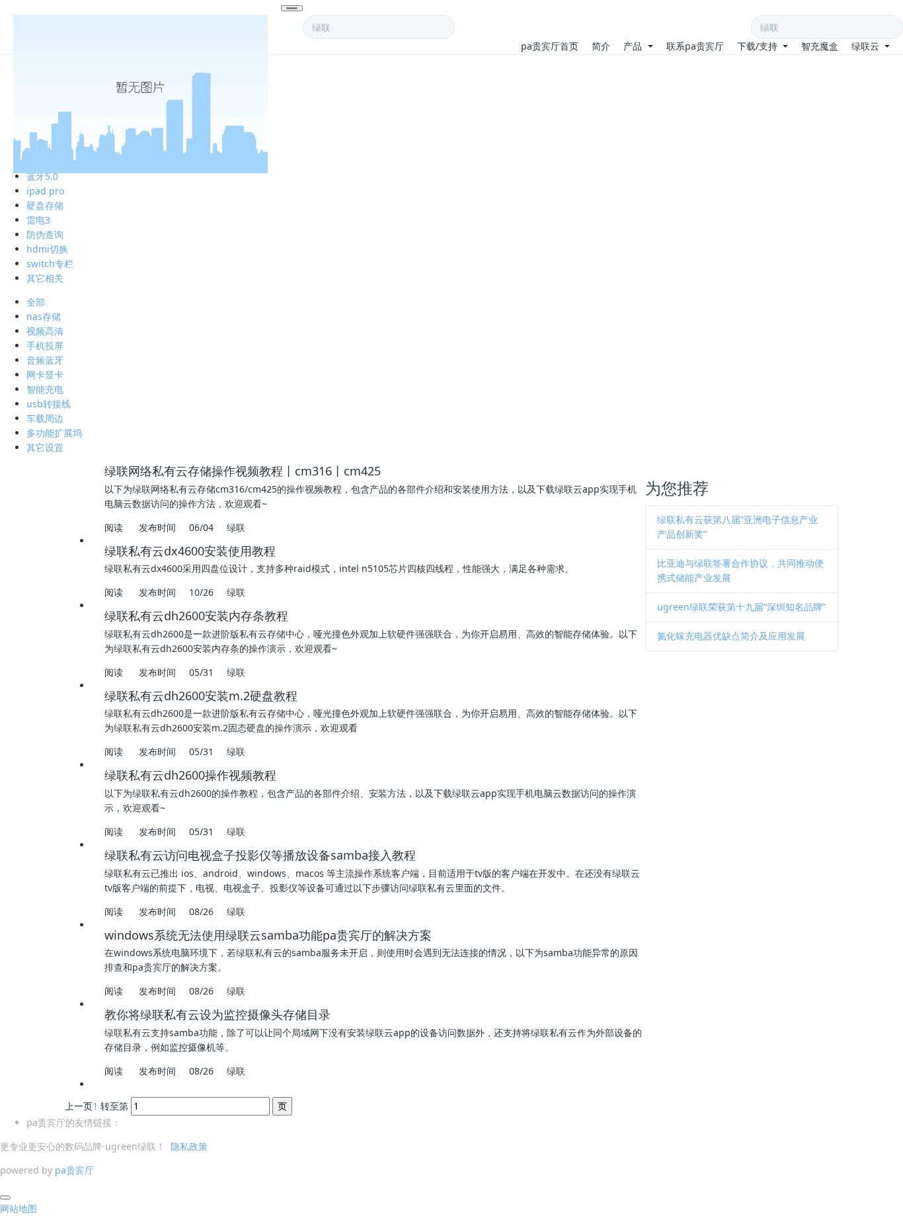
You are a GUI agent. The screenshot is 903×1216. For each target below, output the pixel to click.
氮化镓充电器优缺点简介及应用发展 (731, 635)
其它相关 (44, 278)
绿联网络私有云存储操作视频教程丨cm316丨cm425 (242, 471)
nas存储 (43, 316)
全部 (35, 302)
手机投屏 (44, 345)
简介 (601, 46)
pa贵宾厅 (74, 1170)
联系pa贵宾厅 (695, 46)
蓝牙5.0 (42, 176)
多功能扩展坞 (54, 432)
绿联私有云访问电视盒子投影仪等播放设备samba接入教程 (260, 855)
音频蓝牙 (44, 360)
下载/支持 (758, 46)
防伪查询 (44, 234)
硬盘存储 (44, 205)
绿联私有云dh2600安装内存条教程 (196, 616)
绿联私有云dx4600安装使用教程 (190, 551)
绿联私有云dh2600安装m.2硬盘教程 (200, 696)
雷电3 (38, 220)
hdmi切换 (47, 249)
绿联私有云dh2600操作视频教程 (190, 775)
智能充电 (44, 389)
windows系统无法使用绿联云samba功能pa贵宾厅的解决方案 (268, 935)
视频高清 (44, 331)
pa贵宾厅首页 (549, 46)
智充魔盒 (819, 46)
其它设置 (44, 447)
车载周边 (44, 418)
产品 (634, 46)
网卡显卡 (44, 374)
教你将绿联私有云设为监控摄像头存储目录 (217, 1014)
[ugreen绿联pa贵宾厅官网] (140, 22)
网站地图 (18, 1208)
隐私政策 (189, 1146)
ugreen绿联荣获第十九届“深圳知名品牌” (741, 606)
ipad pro (45, 190)
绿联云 (866, 46)
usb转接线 (48, 403)
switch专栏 (49, 263)
